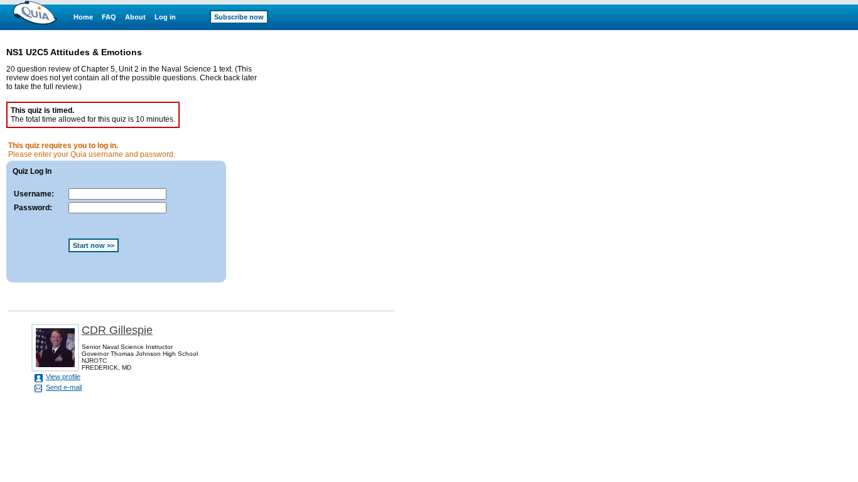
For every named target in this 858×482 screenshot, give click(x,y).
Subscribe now (239, 17)
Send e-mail (64, 387)
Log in (165, 17)
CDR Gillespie (117, 330)
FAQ (109, 17)
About (135, 17)
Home (83, 17)
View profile (63, 376)
